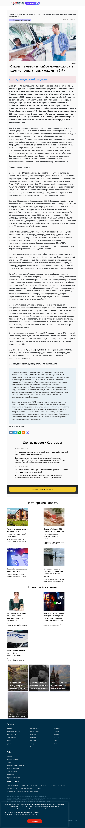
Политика (56, 731)
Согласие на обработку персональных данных (23, 812)
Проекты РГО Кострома (13, 731)
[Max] (27, 432)
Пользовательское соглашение (15, 765)
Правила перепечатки (13, 768)
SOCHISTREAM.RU (12, 789)
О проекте (9, 756)
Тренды (32, 744)
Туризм (9, 744)
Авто (55, 740)
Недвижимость (34, 728)
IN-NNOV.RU (34, 786)
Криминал (33, 737)
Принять (35, 821)
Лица (55, 744)
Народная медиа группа (13, 778)
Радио (32, 747)
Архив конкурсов (11, 737)
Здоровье (56, 734)
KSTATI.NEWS (54, 786)
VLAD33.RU (25, 786)
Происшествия (34, 731)
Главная (12, 14)
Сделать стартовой (12, 771)
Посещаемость (11, 774)
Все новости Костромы (21, 20)
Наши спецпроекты (12, 734)
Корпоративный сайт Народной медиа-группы (23, 792)
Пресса (9, 740)
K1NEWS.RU (44, 786)
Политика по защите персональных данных (22, 814)
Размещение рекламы (13, 759)
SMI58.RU (64, 786)
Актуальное (10, 747)
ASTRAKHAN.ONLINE (13, 786)
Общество (33, 740)
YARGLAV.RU (38, 789)
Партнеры (33, 734)
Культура (56, 737)
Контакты (9, 762)
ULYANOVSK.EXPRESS (26, 789)
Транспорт (10, 728)
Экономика (21, 14)
